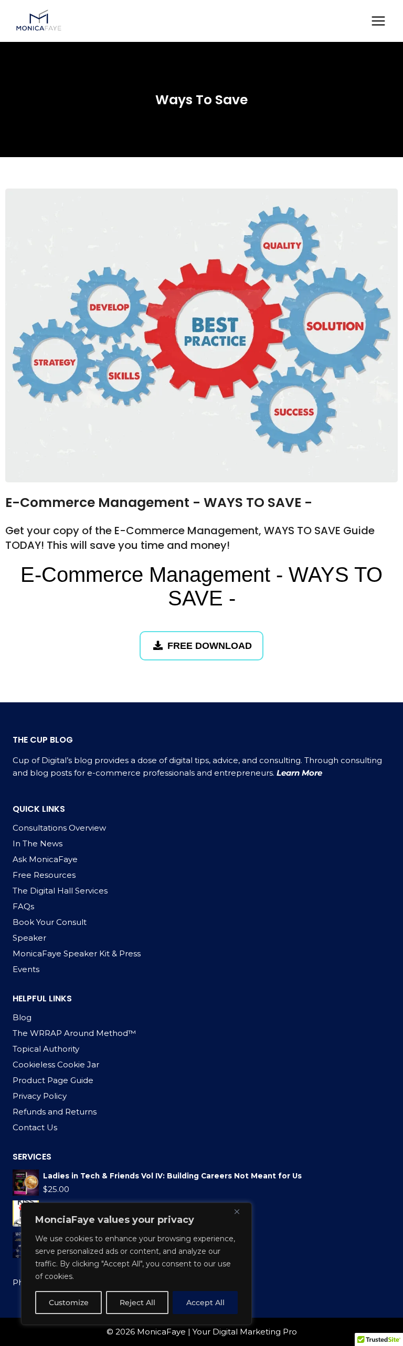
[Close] (241, 1211)
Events (26, 969)
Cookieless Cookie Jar (56, 1064)
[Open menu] (378, 20)
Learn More (299, 773)
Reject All (137, 1302)
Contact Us (35, 1127)
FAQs (23, 906)
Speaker (29, 938)
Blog (22, 1017)
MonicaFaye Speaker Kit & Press (77, 953)
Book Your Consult (50, 922)
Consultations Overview (59, 828)
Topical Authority (46, 1049)
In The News (37, 843)
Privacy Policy (40, 1096)
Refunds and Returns (55, 1112)
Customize (69, 1302)
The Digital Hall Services (60, 891)
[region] (136, 1263)
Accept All (205, 1302)
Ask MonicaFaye (45, 859)
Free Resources (44, 875)
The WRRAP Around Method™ (74, 1033)
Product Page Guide (53, 1080)
